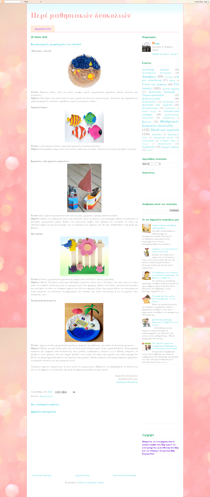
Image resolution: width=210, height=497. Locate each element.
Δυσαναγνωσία (151, 98)
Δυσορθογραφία (150, 107)
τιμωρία (145, 144)
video (148, 150)
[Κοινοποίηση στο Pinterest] (65, 392)
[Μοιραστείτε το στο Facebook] (63, 392)
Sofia (157, 43)
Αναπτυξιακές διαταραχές (157, 72)
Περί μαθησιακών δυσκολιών (81, 15)
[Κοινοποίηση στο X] (61, 392)
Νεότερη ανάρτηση (42, 475)
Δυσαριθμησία (149, 101)
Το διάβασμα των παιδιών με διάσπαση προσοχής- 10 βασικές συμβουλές (165, 275)
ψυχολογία (148, 146)
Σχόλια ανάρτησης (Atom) (91, 482)
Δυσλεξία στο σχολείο (157, 104)
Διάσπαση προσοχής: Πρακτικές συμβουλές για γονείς (165, 322)
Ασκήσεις (149, 76)
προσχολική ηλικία (163, 137)
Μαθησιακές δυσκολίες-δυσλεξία (160, 123)
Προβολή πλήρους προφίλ (165, 53)
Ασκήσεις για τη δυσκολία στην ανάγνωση (165, 250)
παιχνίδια (157, 134)
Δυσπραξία (170, 108)
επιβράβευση (168, 117)
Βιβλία (172, 80)
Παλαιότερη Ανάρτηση (124, 475)
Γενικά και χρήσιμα (154, 84)
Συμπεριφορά (148, 140)
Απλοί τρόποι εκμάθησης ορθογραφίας (164, 226)
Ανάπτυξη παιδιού (155, 69)
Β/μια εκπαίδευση (160, 78)
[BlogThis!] (58, 392)
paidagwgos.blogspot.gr (127, 381)
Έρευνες (147, 121)
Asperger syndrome (170, 146)
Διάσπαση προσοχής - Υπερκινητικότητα (160, 93)
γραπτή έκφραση (170, 88)
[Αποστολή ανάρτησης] (73, 391)
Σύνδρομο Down (167, 140)
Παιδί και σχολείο (165, 129)
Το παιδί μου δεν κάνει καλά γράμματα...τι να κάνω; (163, 299)
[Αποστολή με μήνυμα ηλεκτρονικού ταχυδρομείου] (56, 392)
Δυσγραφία (168, 101)
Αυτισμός (169, 77)
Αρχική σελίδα (43, 28)
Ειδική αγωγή (149, 111)
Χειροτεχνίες (46, 396)
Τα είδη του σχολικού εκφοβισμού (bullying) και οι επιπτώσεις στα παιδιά (164, 346)
